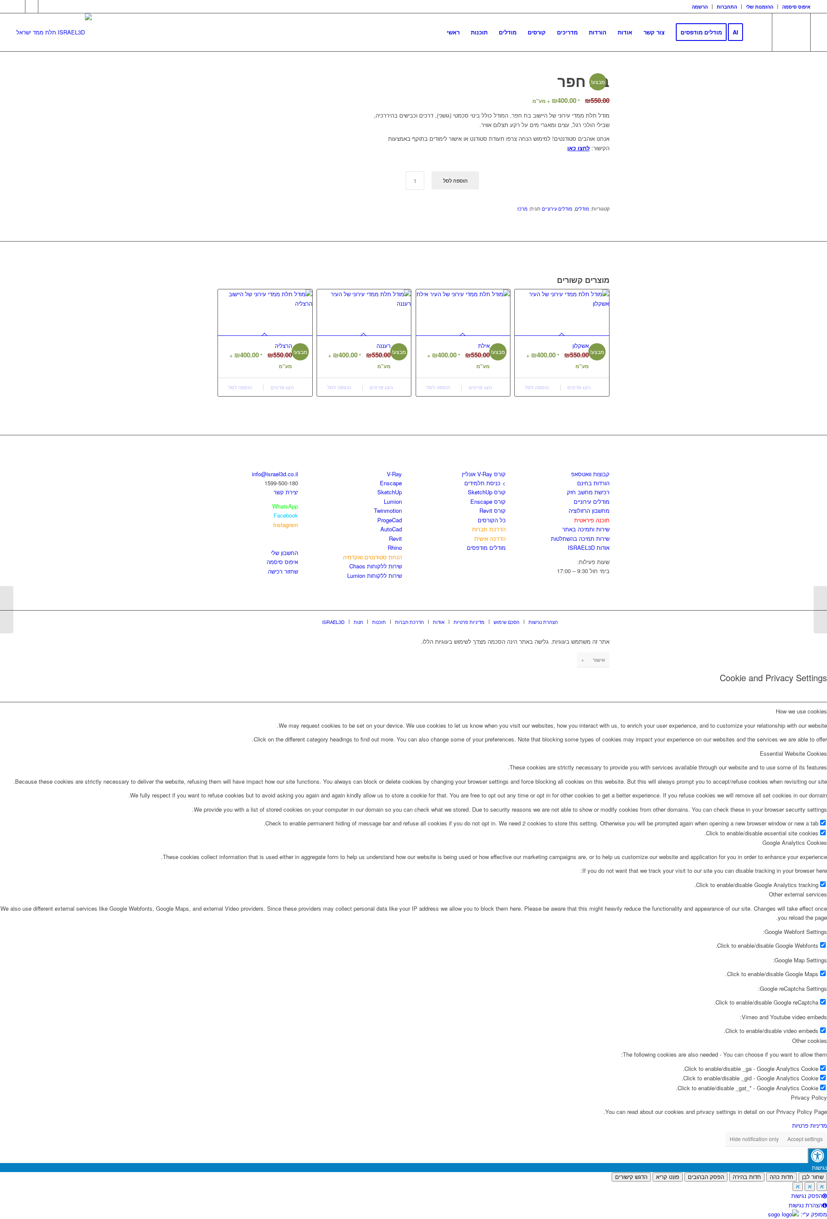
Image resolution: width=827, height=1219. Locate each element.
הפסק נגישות (806, 1195)
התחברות (727, 6)
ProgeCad (389, 520)
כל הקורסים (492, 520)
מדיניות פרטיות (809, 1125)
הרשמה (700, 6)
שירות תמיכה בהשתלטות (580, 538)
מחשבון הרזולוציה (589, 510)
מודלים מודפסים (486, 547)
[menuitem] (699, 6)
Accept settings (805, 1138)
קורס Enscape (488, 501)
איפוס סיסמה (796, 6)
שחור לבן (813, 1177)
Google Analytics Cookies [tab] (794, 842)
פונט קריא (667, 1177)
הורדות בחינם (593, 483)
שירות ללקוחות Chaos (375, 566)
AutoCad (391, 529)
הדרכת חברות (489, 529)
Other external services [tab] (798, 894)
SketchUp (389, 492)
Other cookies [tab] (809, 1040)
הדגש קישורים (631, 1177)
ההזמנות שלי (759, 6)
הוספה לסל (455, 180)
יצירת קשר (286, 492)
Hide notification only (754, 1138)
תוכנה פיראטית (591, 520)
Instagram (285, 525)
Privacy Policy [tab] (809, 1097)
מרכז (522, 208)
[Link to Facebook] (18, 6)
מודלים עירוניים (557, 208)
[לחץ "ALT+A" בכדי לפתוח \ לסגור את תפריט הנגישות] (817, 1155)
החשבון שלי (284, 553)
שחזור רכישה (283, 571)
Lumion (393, 501)
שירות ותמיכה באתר (585, 529)
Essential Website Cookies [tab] (793, 753)
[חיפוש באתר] (757, 32)
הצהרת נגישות (805, 1205)
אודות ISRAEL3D (588, 547)
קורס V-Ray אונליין (484, 474)
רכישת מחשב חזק (588, 492)
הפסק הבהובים (706, 1177)
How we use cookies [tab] (801, 711)
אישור (599, 659)
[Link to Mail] (44, 6)
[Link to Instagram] (31, 6)
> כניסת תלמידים (485, 483)
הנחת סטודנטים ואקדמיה (372, 557)
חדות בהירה (747, 1177)
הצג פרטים (282, 387)
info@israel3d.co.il (275, 474)
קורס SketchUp (487, 492)
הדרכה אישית (490, 538)
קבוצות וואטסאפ (590, 474)
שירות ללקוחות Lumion (374, 575)
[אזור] (6, 609)
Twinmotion (388, 510)
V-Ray (394, 474)
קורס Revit (492, 510)
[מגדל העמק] (820, 609)
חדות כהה (781, 1177)
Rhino (395, 547)
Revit (395, 538)
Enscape (391, 483)
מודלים (582, 208)
